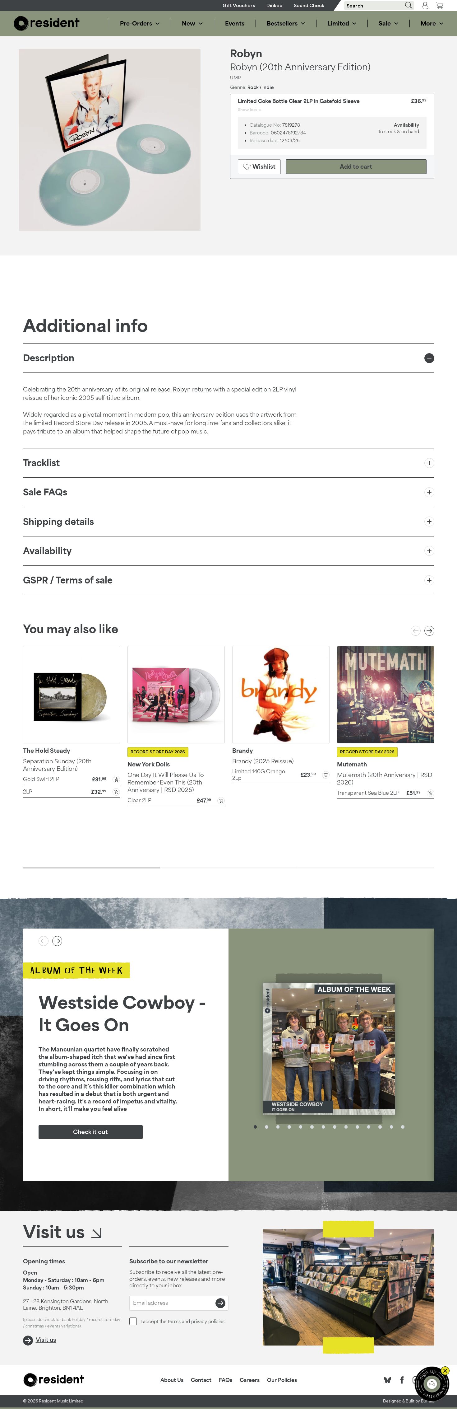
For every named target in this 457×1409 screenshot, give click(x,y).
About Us (171, 1380)
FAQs (225, 1380)
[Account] (425, 5)
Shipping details (58, 522)
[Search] (407, 5)
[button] (71, 779)
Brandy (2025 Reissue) (263, 761)
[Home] (47, 23)
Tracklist (41, 463)
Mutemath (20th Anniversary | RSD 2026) (384, 778)
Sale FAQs (45, 492)
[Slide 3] (365, 868)
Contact (201, 1380)
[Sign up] (220, 1303)
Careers (250, 1380)
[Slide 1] (91, 868)
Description (48, 358)
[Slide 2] (228, 868)
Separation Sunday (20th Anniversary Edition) (57, 765)
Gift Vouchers (239, 5)
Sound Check (309, 5)
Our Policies (282, 1380)
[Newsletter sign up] (432, 1384)
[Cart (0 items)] (439, 5)
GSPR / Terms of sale (68, 580)
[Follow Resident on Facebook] (402, 1380)
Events (234, 23)
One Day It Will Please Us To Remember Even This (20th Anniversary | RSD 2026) (165, 782)
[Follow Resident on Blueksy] (387, 1380)
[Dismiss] (445, 1370)
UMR (235, 77)
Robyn (246, 53)
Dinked (274, 5)
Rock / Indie (260, 87)
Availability (47, 551)
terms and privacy (187, 1321)
